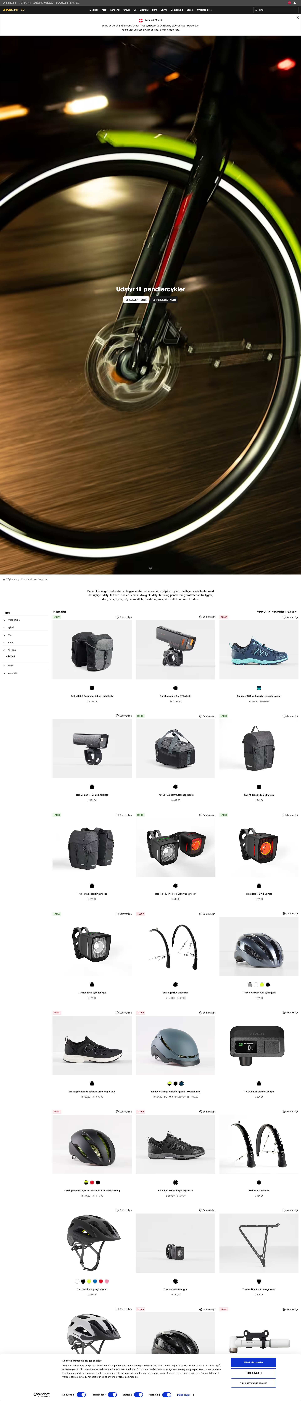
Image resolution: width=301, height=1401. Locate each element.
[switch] (112, 1394)
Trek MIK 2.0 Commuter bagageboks (175, 795)
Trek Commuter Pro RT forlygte (175, 696)
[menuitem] (94, 10)
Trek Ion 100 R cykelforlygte (92, 992)
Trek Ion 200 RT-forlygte (175, 1289)
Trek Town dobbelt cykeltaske (92, 894)
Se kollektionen (136, 299)
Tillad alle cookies (253, 1362)
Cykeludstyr (14, 579)
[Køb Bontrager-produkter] (43, 3)
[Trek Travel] (67, 3)
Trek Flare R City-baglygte (259, 894)
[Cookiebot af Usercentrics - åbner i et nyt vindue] (41, 1395)
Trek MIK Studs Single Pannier (259, 795)
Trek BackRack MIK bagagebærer (258, 1289)
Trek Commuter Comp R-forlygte (92, 795)
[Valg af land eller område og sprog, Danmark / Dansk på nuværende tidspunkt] (289, 2)
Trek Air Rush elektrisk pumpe (259, 1091)
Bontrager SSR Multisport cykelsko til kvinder (259, 696)
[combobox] (275, 10)
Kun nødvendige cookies (253, 1383)
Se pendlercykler (164, 299)
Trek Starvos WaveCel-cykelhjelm (259, 992)
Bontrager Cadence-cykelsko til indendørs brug (92, 1091)
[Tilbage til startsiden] (4, 579)
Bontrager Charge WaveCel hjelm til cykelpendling (175, 1091)
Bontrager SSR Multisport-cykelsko (175, 1190)
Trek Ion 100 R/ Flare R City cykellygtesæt (175, 894)
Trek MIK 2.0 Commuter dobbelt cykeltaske (92, 696)
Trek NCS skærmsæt (259, 1190)
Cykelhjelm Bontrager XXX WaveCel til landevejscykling (92, 1190)
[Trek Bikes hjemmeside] (10, 3)
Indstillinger (183, 1394)
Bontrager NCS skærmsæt (175, 992)
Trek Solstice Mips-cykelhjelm (92, 1289)
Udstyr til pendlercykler (35, 579)
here (177, 30)
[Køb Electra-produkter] (25, 3)
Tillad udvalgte (253, 1372)
